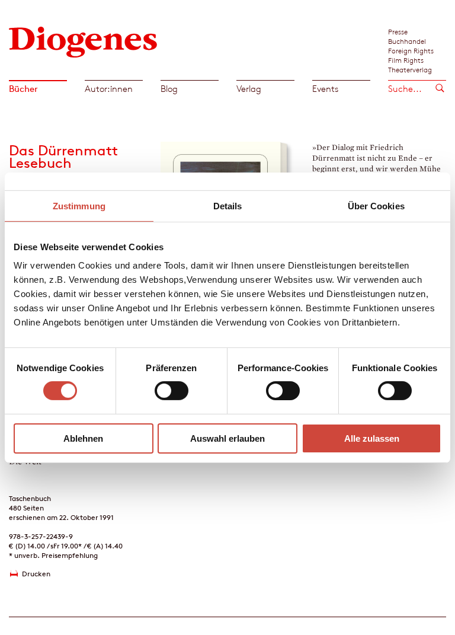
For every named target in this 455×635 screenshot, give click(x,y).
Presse (398, 31)
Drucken (36, 573)
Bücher (23, 88)
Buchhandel (407, 41)
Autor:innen (109, 88)
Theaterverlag (410, 69)
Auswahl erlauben (227, 438)
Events (325, 88)
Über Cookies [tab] (376, 205)
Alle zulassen (371, 438)
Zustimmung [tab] (79, 205)
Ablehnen (83, 438)
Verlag (248, 88)
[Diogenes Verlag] (83, 41)
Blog (169, 88)
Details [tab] (227, 205)
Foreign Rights (411, 50)
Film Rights (406, 60)
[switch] (171, 390)
